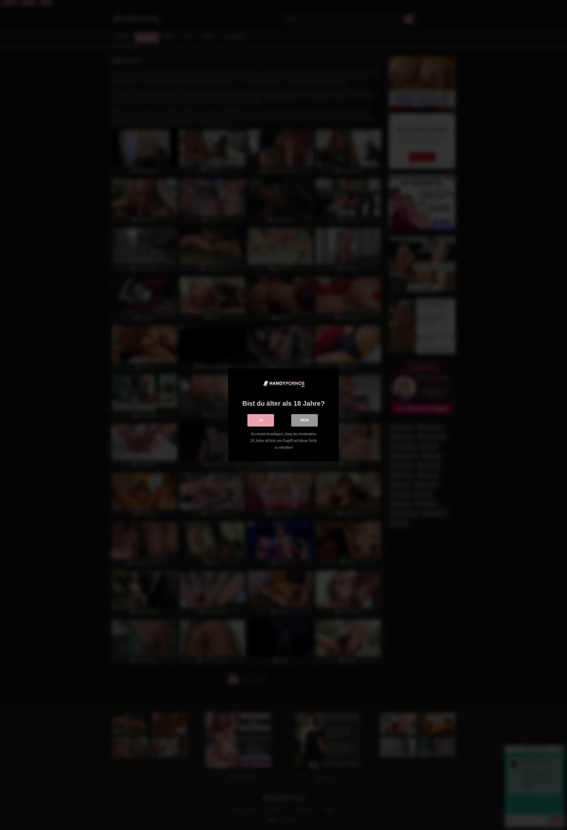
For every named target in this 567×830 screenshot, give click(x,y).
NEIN (304, 420)
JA (260, 420)
